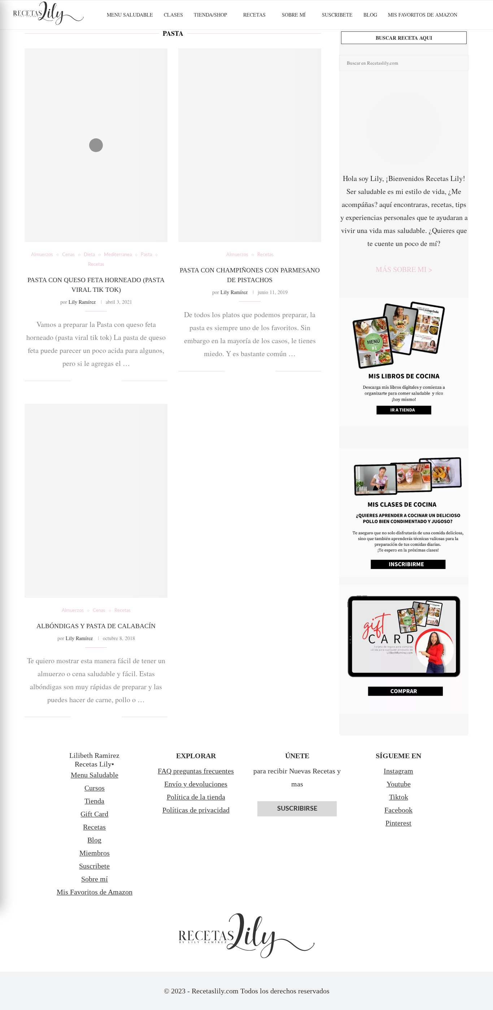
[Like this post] (76, 381)
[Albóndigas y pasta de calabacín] (96, 500)
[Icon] (96, 145)
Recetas (254, 14)
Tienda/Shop (210, 14)
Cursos (94, 788)
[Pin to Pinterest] (101, 381)
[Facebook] (433, 46)
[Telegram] (471, 46)
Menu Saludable (130, 14)
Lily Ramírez (82, 301)
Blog (370, 14)
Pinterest (398, 823)
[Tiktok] (479, 46)
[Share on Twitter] (93, 381)
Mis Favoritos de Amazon (94, 892)
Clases (173, 14)
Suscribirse (297, 809)
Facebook (398, 810)
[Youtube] (464, 46)
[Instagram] (448, 46)
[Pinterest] (456, 46)
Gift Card (94, 814)
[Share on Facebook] (86, 381)
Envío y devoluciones (195, 784)
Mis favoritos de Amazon (422, 14)
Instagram (398, 771)
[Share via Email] (116, 381)
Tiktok (398, 797)
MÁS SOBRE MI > (404, 269)
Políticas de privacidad (196, 810)
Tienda (94, 801)
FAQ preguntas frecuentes (196, 771)
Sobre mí (294, 14)
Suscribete (337, 14)
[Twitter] (441, 46)
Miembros (94, 853)
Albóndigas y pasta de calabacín (96, 626)
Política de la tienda (196, 797)
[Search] (477, 14)
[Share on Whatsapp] (108, 381)
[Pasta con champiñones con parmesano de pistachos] (249, 145)
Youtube (399, 784)
